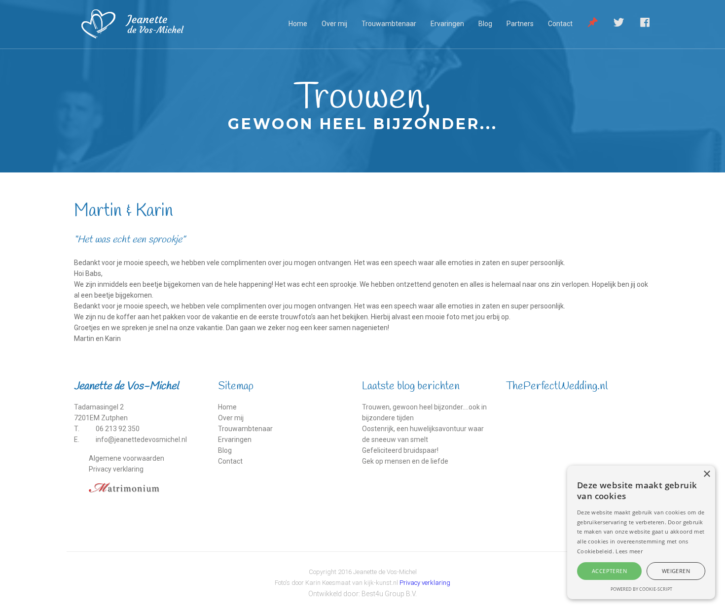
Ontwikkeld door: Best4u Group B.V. (362, 594)
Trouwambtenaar (389, 24)
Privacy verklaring (116, 469)
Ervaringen (447, 24)
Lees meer (629, 551)
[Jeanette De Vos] (146, 23)
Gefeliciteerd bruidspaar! (400, 450)
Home (298, 24)
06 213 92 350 (118, 429)
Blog (485, 24)
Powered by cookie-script (641, 589)
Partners (520, 24)
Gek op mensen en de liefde (405, 461)
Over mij (334, 24)
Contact (560, 24)
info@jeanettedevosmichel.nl (141, 439)
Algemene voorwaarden (126, 458)
